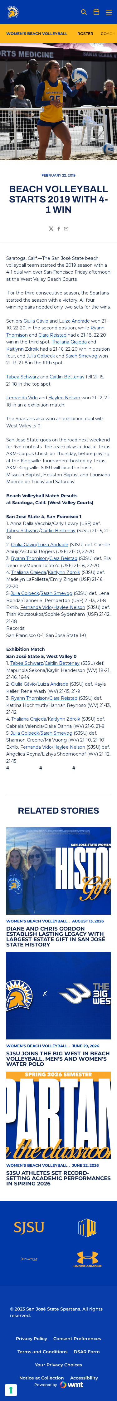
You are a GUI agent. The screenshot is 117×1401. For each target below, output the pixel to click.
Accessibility (84, 1378)
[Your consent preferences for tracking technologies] (11, 1390)
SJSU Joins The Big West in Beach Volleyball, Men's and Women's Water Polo (58, 1058)
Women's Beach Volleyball (36, 921)
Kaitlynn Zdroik (22, 349)
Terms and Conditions (42, 1352)
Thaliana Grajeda (69, 342)
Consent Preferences (77, 1338)
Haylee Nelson (64, 398)
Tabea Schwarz (22, 377)
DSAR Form (87, 1352)
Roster (85, 33)
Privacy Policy (31, 1338)
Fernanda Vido (22, 398)
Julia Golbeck (41, 356)
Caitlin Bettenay (67, 377)
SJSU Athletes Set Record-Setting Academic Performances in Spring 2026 (58, 1178)
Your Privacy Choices (58, 1365)
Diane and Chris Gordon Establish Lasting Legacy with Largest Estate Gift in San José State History (55, 937)
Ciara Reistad (52, 335)
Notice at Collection (41, 1378)
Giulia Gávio (35, 321)
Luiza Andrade (74, 321)
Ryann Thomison (29, 558)
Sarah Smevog (81, 356)
